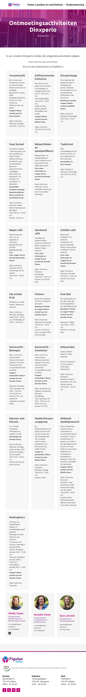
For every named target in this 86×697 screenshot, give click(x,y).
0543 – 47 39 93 (68, 684)
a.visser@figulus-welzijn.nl (40, 627)
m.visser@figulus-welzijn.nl (14, 626)
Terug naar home (43, 36)
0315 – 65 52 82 (39, 684)
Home (30, 4)
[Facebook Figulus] (4, 690)
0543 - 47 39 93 (10, 684)
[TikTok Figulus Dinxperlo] (18, 690)
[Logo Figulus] (14, 5)
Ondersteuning (75, 4)
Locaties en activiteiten (49, 4)
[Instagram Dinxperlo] (9, 690)
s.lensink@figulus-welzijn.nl (66, 626)
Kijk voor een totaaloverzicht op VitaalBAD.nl (43, 67)
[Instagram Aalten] (14, 690)
